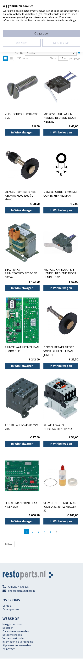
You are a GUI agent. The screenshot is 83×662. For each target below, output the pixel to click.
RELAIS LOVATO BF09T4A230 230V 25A (57, 427)
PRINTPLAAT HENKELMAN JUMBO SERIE (22, 349)
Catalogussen (11, 609)
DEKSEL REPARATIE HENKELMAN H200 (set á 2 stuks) (21, 195)
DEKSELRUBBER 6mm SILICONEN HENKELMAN (60, 193)
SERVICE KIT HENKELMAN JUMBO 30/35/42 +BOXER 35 (59, 506)
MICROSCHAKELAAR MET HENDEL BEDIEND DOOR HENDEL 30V (59, 273)
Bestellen (8, 627)
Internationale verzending (18, 641)
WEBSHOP (11, 618)
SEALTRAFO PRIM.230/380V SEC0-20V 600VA (21, 273)
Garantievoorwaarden (16, 631)
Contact (7, 605)
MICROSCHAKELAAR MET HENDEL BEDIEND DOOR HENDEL (59, 117)
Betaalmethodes (12, 634)
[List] (11, 58)
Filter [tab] (8, 544)
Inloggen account (12, 624)
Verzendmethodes (14, 638)
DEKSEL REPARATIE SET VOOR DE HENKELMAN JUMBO (58, 351)
